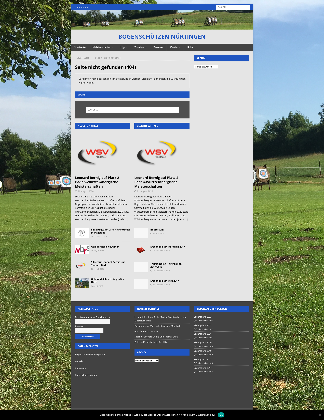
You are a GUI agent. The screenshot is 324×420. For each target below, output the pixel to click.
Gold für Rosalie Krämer (105, 246)
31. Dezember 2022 (204, 329)
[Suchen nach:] (233, 6)
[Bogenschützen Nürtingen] (162, 27)
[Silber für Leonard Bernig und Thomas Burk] (82, 266)
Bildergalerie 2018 (202, 359)
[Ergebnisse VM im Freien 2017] (141, 250)
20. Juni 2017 (158, 233)
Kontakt (79, 361)
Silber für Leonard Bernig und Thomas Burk (108, 263)
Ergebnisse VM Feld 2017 (164, 280)
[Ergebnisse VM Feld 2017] (141, 284)
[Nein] (319, 415)
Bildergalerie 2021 (202, 333)
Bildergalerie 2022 (202, 325)
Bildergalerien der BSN (211, 308)
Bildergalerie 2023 (202, 316)
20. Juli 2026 (98, 250)
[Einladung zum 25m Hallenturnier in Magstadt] (82, 233)
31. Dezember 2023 (204, 320)
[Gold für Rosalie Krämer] (82, 249)
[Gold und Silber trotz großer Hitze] (82, 283)
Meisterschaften (101, 47)
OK (221, 414)
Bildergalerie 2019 (202, 350)
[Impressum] (141, 233)
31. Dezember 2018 (204, 363)
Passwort (79, 326)
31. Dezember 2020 (204, 346)
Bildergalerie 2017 (202, 367)
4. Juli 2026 (98, 286)
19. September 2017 (161, 270)
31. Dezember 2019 (204, 354)
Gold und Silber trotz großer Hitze (107, 280)
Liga (122, 47)
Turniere (139, 47)
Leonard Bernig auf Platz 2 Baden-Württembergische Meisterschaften (97, 182)
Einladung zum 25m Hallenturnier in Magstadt (110, 231)
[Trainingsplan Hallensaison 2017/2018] (141, 267)
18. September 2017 (161, 250)
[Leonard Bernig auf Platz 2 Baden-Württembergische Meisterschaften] (102, 153)
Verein (174, 47)
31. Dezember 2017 (204, 371)
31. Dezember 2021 (204, 337)
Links (190, 47)
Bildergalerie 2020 (202, 342)
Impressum (157, 229)
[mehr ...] (123, 219)
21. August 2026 (85, 191)
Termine (158, 47)
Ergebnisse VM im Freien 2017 (167, 246)
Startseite (80, 47)
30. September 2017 (161, 284)
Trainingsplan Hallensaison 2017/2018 (166, 265)
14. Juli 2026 (98, 269)
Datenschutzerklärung (86, 374)
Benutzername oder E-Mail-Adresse (92, 317)
